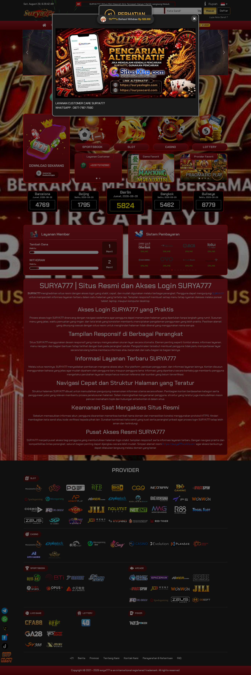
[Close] (194, 18)
